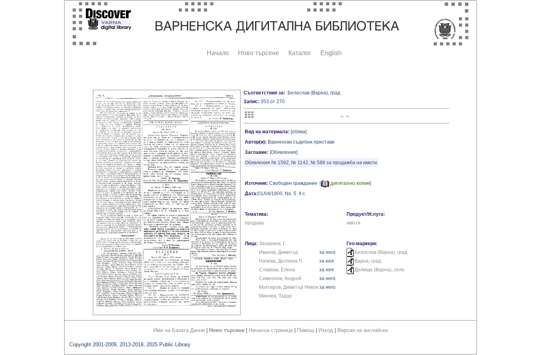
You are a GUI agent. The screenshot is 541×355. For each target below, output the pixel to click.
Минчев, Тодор (275, 296)
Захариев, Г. (272, 243)
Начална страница (271, 330)
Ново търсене (258, 53)
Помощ (305, 330)
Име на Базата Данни (179, 330)
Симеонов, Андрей (280, 278)
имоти (353, 223)
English (331, 53)
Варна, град (367, 261)
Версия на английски (362, 330)
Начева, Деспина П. (281, 261)
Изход (325, 330)
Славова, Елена (277, 269)
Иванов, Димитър (278, 252)
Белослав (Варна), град (380, 252)
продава (254, 223)
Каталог (299, 53)
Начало (218, 53)
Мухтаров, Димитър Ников (288, 287)
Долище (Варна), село (379, 269)
